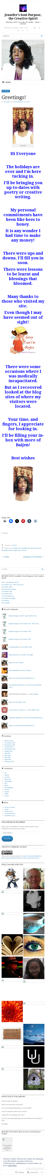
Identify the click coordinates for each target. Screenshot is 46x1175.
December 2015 (10, 743)
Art (6, 773)
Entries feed (9, 811)
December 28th (7, 587)
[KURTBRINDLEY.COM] (34, 1012)
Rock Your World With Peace (24, 678)
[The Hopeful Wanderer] (34, 969)
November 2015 (10, 745)
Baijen (7, 102)
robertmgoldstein (14, 670)
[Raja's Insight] (12, 901)
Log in (7, 809)
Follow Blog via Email (13, 822)
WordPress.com (10, 815)
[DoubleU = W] (34, 1057)
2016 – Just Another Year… (29, 616)
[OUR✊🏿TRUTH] (12, 1056)
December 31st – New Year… (30, 623)
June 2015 (8, 755)
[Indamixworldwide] (12, 879)
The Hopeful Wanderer (16, 685)
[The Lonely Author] (12, 989)
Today (6, 557)
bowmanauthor (14, 647)
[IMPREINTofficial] (12, 1034)
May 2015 (8, 757)
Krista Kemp (13, 655)
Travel (7, 796)
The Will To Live (20, 702)
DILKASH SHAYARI (15, 718)
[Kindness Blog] (12, 923)
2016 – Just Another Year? (10, 582)
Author (7, 775)
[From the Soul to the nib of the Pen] (34, 901)
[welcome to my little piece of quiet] (34, 924)
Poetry (6, 91)
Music (6, 785)
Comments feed (10, 813)
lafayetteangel (13, 616)
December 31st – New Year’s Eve (13, 585)
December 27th (7, 591)
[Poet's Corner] (34, 879)
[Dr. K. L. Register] (12, 1078)
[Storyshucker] (34, 1080)
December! (5, 600)
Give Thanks (6, 603)
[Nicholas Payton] (12, 967)
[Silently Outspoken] (12, 1012)
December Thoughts (8, 598)
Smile (6, 794)
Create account (10, 807)
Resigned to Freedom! (32, 557)
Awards (7, 777)
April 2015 (8, 759)
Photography (9, 787)
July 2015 (7, 753)
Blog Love (8, 779)
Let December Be (8, 596)
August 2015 (8, 751)
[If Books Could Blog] (12, 945)
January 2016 (9, 741)
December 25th (7, 594)
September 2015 (10, 749)
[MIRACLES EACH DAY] (34, 991)
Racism (7, 792)
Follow (7, 838)
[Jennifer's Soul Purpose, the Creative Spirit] (23, 60)
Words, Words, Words (9, 589)
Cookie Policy (12, 1165)
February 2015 (9, 761)
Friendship (8, 781)
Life (6, 783)
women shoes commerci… (17, 710)
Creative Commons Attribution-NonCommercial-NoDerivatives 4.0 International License (22, 857)
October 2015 (9, 747)
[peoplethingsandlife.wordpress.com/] (34, 946)
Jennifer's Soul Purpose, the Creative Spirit (23, 16)
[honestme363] (34, 1035)
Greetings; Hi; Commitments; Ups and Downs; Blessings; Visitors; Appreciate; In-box (22, 549)
